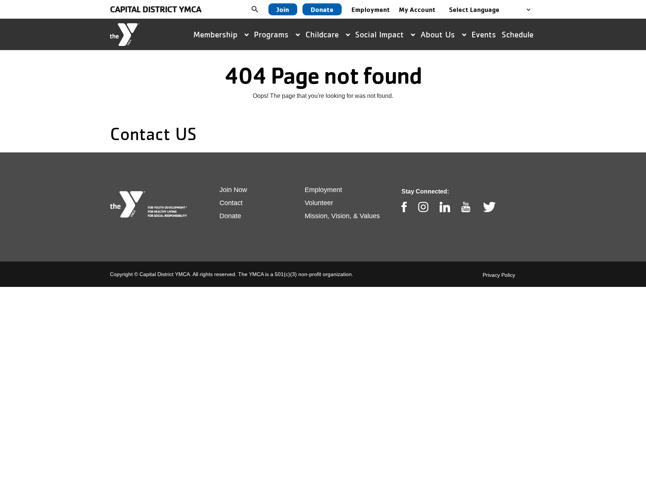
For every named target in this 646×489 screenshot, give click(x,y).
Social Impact (380, 34)
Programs (272, 34)
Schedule (517, 34)
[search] (260, 9)
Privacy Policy (499, 275)
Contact (231, 203)
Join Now (233, 190)
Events (483, 34)
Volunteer (319, 203)
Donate (322, 9)
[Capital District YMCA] (124, 34)
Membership (216, 34)
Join (283, 9)
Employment (370, 9)
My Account (417, 9)
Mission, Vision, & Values (342, 216)
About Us (439, 34)
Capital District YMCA (155, 9)
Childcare (323, 34)
